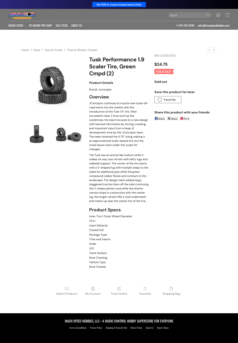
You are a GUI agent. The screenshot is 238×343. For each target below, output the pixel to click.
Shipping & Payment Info (116, 327)
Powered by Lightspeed (119, 334)
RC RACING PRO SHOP (40, 25)
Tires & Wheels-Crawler (82, 50)
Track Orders (119, 294)
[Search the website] (207, 14)
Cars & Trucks (54, 50)
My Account (93, 294)
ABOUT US (76, 25)
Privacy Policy (96, 327)
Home (25, 50)
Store (36, 50)
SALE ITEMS (62, 25)
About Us (149, 327)
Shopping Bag (171, 294)
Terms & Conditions (77, 327)
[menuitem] (209, 49)
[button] (119, 4)
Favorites (145, 294)
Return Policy (136, 327)
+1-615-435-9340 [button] (185, 25)
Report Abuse (163, 327)
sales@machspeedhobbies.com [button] (214, 25)
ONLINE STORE (16, 25)
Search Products (66, 294)
